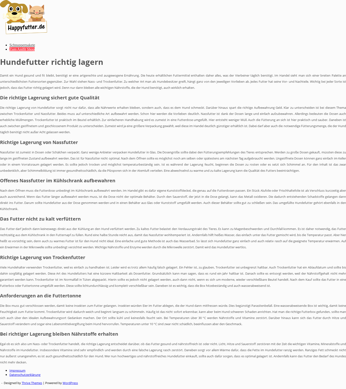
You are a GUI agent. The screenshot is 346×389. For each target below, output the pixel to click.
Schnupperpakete (22, 45)
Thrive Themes (32, 383)
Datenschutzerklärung (24, 375)
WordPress (70, 383)
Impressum (17, 370)
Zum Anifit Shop (22, 49)
